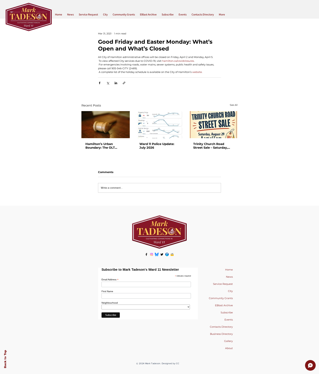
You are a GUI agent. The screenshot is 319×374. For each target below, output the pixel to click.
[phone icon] (167, 254)
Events (228, 319)
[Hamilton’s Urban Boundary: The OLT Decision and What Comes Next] (105, 124)
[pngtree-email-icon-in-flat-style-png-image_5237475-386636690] (172, 254)
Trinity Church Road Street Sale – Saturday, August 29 (210, 145)
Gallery (228, 341)
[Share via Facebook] (99, 83)
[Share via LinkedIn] (115, 83)
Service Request (223, 283)
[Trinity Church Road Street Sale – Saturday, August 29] (213, 124)
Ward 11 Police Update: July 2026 (156, 145)
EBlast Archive (224, 305)
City (230, 291)
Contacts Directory (221, 326)
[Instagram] (151, 254)
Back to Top (5, 359)
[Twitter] (162, 254)
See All (234, 104)
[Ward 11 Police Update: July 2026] (159, 124)
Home (229, 269)
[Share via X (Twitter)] (107, 83)
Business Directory (221, 333)
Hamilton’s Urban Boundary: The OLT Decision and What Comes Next (100, 145)
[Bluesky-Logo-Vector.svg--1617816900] (157, 254)
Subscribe (227, 312)
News (229, 276)
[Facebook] (146, 254)
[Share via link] (124, 83)
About (229, 348)
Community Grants (221, 298)
